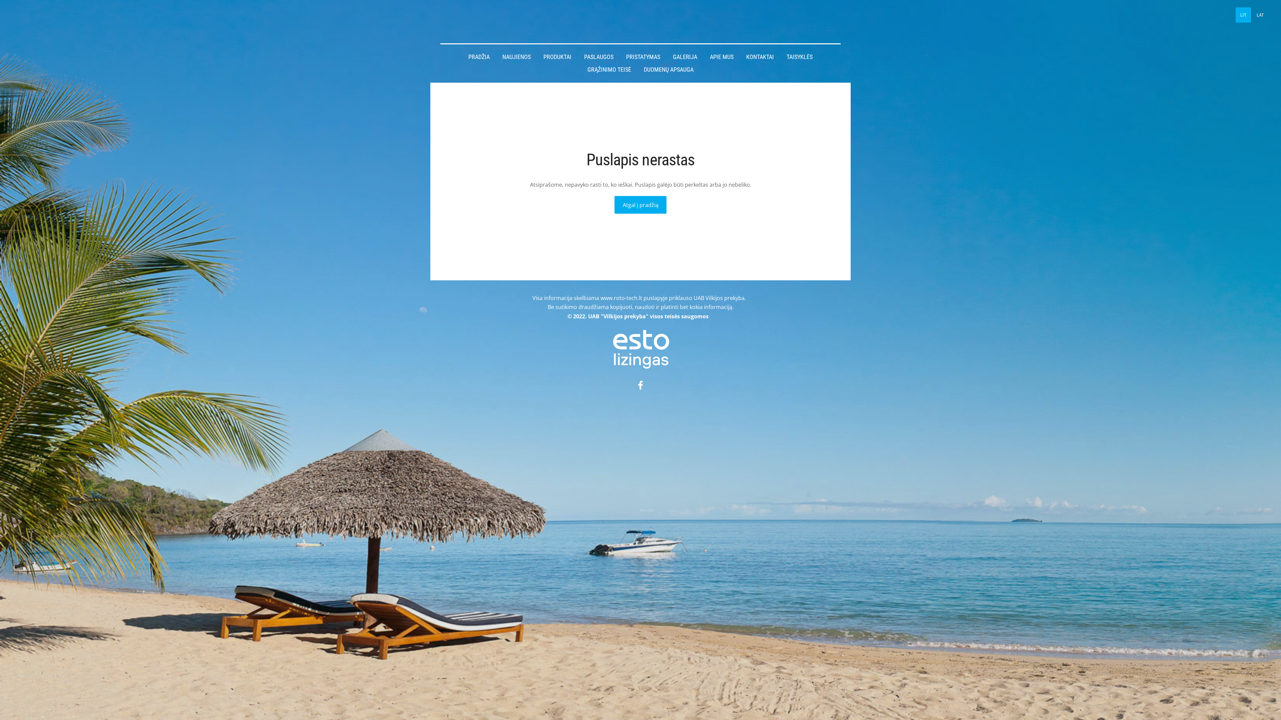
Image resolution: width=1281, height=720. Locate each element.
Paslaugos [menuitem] (598, 57)
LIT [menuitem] (1243, 15)
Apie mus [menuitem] (722, 57)
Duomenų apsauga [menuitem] (669, 69)
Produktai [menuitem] (557, 57)
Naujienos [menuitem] (516, 57)
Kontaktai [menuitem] (760, 57)
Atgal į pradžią (641, 205)
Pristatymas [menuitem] (643, 57)
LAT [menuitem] (1260, 15)
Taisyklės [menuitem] (800, 57)
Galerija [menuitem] (685, 57)
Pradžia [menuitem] (479, 57)
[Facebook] (640, 385)
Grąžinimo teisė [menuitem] (609, 69)
